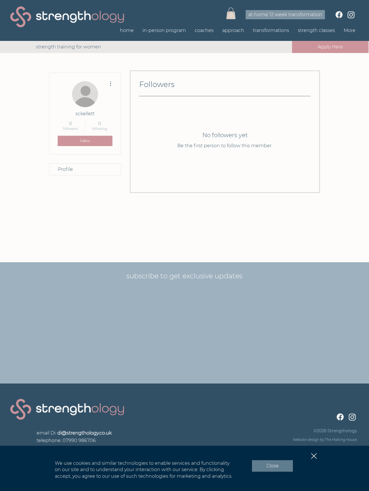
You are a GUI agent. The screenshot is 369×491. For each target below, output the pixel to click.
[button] (314, 456)
